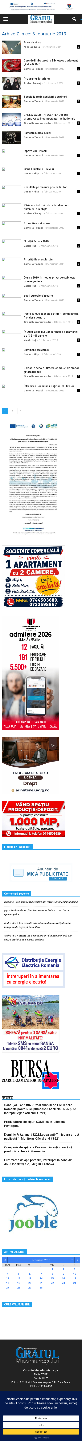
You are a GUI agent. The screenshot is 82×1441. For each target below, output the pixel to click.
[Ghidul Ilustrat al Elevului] (11, 173)
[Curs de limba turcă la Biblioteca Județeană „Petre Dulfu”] (11, 65)
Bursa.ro (7, 1097)
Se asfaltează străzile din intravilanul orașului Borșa (47, 902)
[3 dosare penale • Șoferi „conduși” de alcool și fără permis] (11, 372)
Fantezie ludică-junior (37, 132)
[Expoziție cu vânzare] (11, 228)
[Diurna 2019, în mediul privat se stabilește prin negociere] (11, 282)
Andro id (9, 923)
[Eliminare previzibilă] (11, 354)
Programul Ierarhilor (37, 78)
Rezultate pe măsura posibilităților (45, 187)
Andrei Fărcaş (32, 83)
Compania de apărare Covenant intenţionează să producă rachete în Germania (38, 1149)
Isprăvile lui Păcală (35, 150)
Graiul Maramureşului (37, 123)
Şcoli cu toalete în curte (38, 295)
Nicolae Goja (32, 47)
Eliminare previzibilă (37, 349)
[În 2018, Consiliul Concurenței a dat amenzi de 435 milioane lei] (11, 336)
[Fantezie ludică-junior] (11, 137)
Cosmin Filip (31, 173)
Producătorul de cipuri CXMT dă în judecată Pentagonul (34, 1124)
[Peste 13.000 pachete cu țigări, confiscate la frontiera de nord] (11, 318)
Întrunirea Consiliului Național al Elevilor (49, 386)
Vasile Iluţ (30, 245)
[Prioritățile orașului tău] (11, 264)
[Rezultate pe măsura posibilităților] (11, 191)
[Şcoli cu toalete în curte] (11, 300)
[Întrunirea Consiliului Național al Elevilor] (11, 390)
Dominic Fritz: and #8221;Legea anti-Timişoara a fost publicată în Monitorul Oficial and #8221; (41, 1136)
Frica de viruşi (33, 42)
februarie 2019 (41, 1260)
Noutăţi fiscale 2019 (36, 241)
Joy (5, 910)
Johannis (9, 902)
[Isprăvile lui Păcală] (11, 155)
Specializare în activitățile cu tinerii (46, 96)
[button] (75, 19)
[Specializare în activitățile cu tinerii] (11, 101)
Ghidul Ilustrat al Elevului (39, 169)
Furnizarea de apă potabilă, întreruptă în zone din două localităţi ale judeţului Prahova (38, 1162)
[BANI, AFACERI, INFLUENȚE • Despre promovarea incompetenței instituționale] (11, 119)
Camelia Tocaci (33, 68)
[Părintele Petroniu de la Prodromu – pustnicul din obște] (11, 209)
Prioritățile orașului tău (38, 259)
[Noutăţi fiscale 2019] (11, 246)
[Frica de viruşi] (11, 47)
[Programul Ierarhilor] (11, 83)
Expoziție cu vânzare (37, 223)
